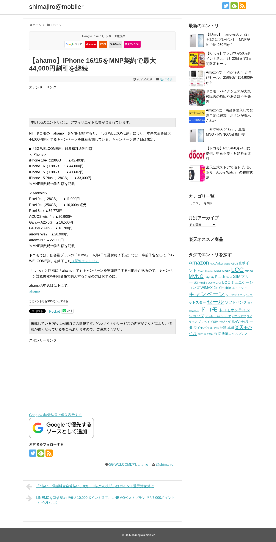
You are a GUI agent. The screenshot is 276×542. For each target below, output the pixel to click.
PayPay (209, 277)
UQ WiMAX (214, 282)
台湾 (223, 327)
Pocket (54, 311)
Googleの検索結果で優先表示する (55, 415)
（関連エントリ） (85, 261)
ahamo (34, 291)
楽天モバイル (132, 44)
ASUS (234, 263)
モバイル (166, 79)
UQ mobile (200, 282)
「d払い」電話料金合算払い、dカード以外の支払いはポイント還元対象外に (95, 486)
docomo (91, 44)
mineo (249, 271)
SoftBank (115, 44)
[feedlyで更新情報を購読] (234, 5)
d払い (201, 270)
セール (215, 301)
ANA (212, 263)
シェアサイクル (235, 295)
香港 (217, 333)
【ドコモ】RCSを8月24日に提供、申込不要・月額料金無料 (228, 153)
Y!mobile (225, 288)
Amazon (199, 263)
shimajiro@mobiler (56, 6)
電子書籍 (208, 334)
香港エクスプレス (235, 333)
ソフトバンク (236, 302)
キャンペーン (207, 294)
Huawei (209, 271)
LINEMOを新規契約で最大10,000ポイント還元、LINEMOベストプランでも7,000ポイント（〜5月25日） (105, 500)
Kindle (226, 271)
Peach (220, 277)
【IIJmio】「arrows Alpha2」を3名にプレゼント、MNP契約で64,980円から (228, 40)
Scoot (229, 277)
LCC (237, 269)
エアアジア (239, 288)
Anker (219, 263)
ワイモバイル (203, 327)
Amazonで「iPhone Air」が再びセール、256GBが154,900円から (229, 77)
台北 (216, 328)
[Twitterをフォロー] (225, 5)
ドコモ (209, 309)
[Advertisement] (107, 100)
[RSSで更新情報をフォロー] (242, 5)
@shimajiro (164, 464)
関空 (200, 334)
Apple (227, 263)
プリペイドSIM (208, 321)
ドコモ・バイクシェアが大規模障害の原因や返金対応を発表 (228, 96)
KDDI (103, 44)
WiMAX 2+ (209, 287)
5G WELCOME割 (122, 464)
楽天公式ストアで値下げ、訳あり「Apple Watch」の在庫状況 (229, 172)
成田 (230, 327)
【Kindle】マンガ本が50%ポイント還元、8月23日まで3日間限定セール (229, 59)
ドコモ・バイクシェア (218, 316)
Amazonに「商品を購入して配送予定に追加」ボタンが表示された (229, 115)
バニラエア (239, 316)
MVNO (196, 276)
